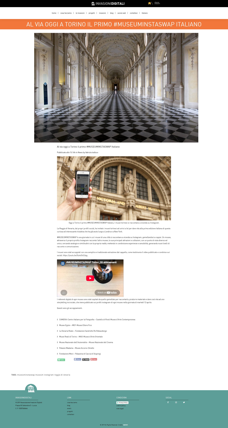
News (80, 152)
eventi (69, 408)
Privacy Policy (123, 402)
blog (68, 405)
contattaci (70, 414)
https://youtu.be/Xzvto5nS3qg (75, 255)
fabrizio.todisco (92, 152)
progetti (70, 411)
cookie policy (120, 405)
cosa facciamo (72, 402)
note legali (120, 408)
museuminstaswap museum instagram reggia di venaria (43, 375)
